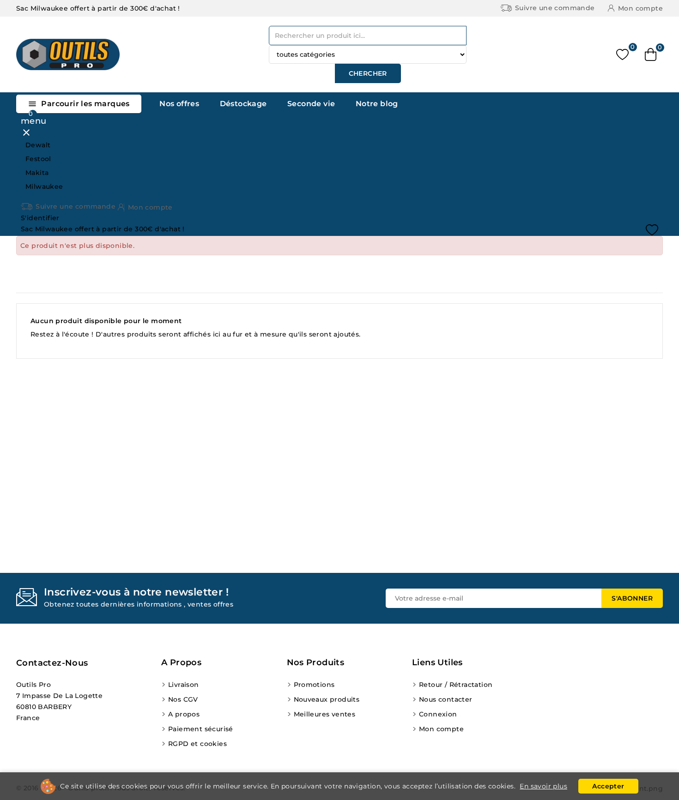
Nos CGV (183, 699)
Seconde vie (311, 103)
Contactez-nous (52, 663)
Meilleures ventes (325, 714)
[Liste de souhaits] (622, 54)
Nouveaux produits (327, 699)
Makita (36, 172)
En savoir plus (543, 786)
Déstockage (243, 103)
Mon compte (441, 729)
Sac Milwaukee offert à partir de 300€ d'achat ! (98, 8)
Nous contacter (446, 699)
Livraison (183, 684)
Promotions (314, 684)
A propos (184, 714)
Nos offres (179, 103)
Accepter (608, 786)
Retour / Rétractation (455, 684)
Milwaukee (44, 186)
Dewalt (37, 145)
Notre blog (377, 103)
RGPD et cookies (197, 744)
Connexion (438, 714)
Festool (38, 159)
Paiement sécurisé (200, 729)
